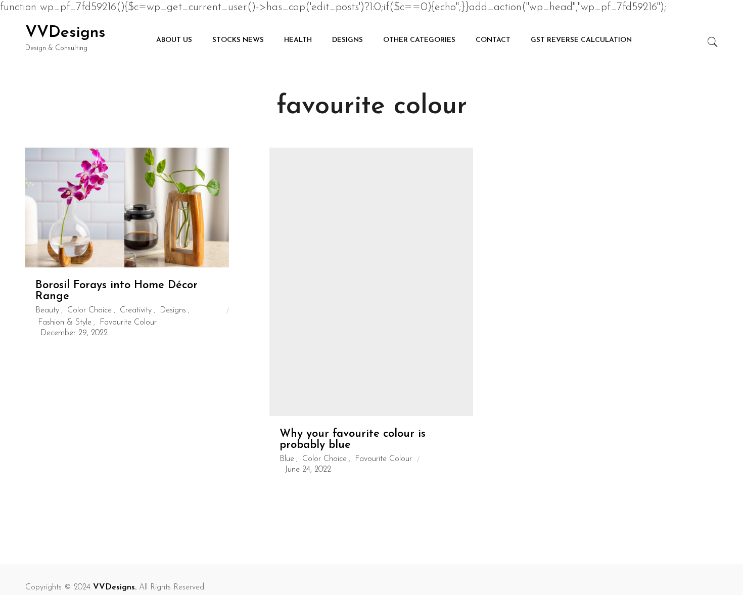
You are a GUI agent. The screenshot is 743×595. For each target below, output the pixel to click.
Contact (493, 40)
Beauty (47, 310)
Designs (347, 40)
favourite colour (128, 322)
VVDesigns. (114, 587)
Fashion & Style (64, 322)
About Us (174, 40)
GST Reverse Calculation (581, 40)
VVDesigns (65, 33)
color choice (89, 310)
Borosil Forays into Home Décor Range (116, 291)
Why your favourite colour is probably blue (353, 439)
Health (298, 40)
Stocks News (238, 40)
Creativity (136, 310)
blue (287, 459)
